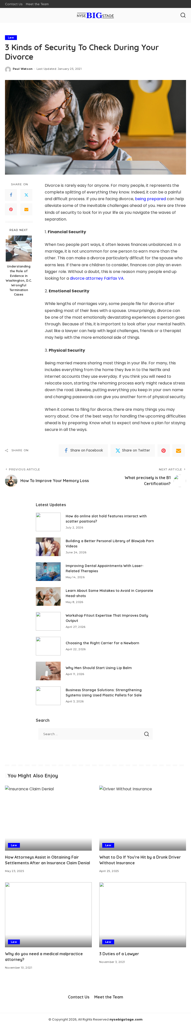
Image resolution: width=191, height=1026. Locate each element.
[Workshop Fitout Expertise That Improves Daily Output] (48, 621)
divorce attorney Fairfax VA (97, 278)
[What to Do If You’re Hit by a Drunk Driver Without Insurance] (142, 818)
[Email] (26, 209)
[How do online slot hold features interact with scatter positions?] (48, 522)
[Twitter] (26, 195)
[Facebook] (11, 195)
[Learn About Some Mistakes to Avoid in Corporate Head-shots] (48, 596)
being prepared (150, 199)
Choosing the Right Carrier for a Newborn (102, 643)
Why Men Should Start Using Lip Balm (99, 668)
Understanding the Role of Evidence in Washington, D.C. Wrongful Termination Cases (19, 280)
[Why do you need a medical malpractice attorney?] (48, 914)
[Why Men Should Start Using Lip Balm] (48, 671)
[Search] (183, 15)
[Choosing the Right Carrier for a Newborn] (48, 646)
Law (11, 37)
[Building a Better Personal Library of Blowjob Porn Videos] (48, 546)
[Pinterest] (11, 209)
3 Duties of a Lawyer (119, 953)
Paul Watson (23, 69)
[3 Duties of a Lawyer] (142, 914)
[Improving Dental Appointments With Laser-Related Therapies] (48, 571)
